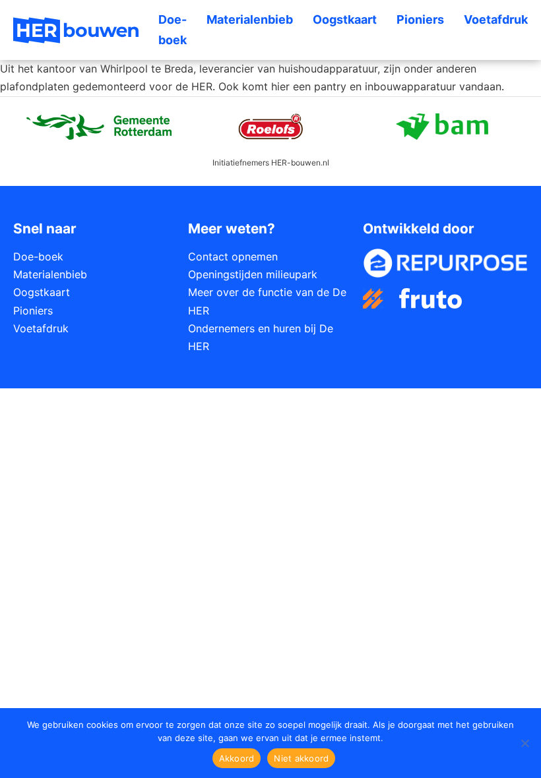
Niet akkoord (301, 758)
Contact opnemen (233, 256)
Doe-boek (172, 30)
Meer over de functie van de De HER (267, 300)
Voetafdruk (496, 19)
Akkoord (237, 758)
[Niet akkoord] (524, 743)
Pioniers (420, 19)
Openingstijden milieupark (252, 274)
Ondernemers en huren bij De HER (260, 337)
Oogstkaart (345, 19)
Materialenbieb (250, 19)
